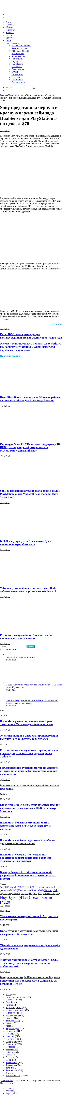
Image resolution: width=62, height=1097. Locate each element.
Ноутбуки (16, 61)
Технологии (17, 79)
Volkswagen (20, 893)
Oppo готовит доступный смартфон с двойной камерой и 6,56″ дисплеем (29, 932)
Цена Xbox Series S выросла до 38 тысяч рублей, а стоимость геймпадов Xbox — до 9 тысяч (30, 399)
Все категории (13, 43)
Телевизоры (17, 74)
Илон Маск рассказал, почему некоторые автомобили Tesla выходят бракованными (26, 723)
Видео (35, 893)
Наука (9, 35)
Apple (13, 887)
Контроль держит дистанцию (20, 657)
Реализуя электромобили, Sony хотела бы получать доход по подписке (26, 636)
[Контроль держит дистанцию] (7, 654)
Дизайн (9, 1002)
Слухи (15, 72)
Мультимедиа (18, 56)
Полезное (10, 1047)
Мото (8, 1026)
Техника (10, 1067)
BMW (22, 887)
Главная (4, 95)
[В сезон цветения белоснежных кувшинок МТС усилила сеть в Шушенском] (21, 682)
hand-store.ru (7, 1080)
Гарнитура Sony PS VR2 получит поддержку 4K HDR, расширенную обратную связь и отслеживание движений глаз (30, 447)
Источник (57, 324)
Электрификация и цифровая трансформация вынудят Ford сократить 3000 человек (29, 737)
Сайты (9, 1054)
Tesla (51, 890)
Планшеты (17, 66)
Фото (8, 1073)
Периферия (17, 64)
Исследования (13, 1015)
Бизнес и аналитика (21, 45)
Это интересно (19, 82)
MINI (16, 890)
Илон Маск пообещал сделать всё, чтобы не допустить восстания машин (27, 842)
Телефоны (16, 77)
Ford (31, 887)
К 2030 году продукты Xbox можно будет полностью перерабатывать (25, 542)
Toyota (6, 893)
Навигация (17, 58)
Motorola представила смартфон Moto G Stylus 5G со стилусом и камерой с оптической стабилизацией (29, 963)
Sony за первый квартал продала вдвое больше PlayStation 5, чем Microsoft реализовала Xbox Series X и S (30, 494)
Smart (37, 890)
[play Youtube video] (31, 290)
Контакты (10, 1090)
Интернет (10, 30)
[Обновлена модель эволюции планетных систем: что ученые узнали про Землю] (9, 698)
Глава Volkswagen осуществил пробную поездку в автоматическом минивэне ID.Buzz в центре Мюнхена (30, 808)
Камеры (10, 32)
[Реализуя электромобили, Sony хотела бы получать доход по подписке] (28, 629)
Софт (8, 40)
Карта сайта (11, 1093)
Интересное (51, 893)
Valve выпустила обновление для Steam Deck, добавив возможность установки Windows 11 (28, 589)
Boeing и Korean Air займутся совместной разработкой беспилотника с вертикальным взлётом (28, 875)
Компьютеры (18, 53)
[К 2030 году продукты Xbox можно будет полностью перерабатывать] (28, 535)
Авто (8, 22)
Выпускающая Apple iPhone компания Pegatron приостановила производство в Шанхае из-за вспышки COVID (30, 980)
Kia (7, 890)
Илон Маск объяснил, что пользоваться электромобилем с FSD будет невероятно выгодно (25, 825)
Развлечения (18, 69)
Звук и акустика (19, 48)
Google (41, 887)
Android (4, 887)
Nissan (27, 890)
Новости (10, 1036)
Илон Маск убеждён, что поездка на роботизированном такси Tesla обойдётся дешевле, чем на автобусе (25, 857)
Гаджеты (10, 24)
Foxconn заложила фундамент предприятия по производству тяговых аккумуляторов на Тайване (29, 753)
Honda (49, 887)
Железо (9, 27)
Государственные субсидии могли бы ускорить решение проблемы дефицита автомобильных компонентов (29, 771)
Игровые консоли (20, 51)
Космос (9, 1023)
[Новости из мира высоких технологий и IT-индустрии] (21, 9)
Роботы (9, 37)
